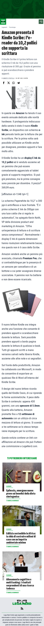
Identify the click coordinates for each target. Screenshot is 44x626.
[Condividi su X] (9, 83)
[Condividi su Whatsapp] (13, 83)
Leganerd (4, 27)
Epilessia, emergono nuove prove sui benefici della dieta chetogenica (20, 493)
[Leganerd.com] (3, 22)
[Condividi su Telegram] (18, 83)
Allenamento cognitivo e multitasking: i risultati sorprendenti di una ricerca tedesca (20, 584)
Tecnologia (12, 27)
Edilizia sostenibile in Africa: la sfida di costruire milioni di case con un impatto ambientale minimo (21, 538)
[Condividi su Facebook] (4, 83)
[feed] (22, 608)
